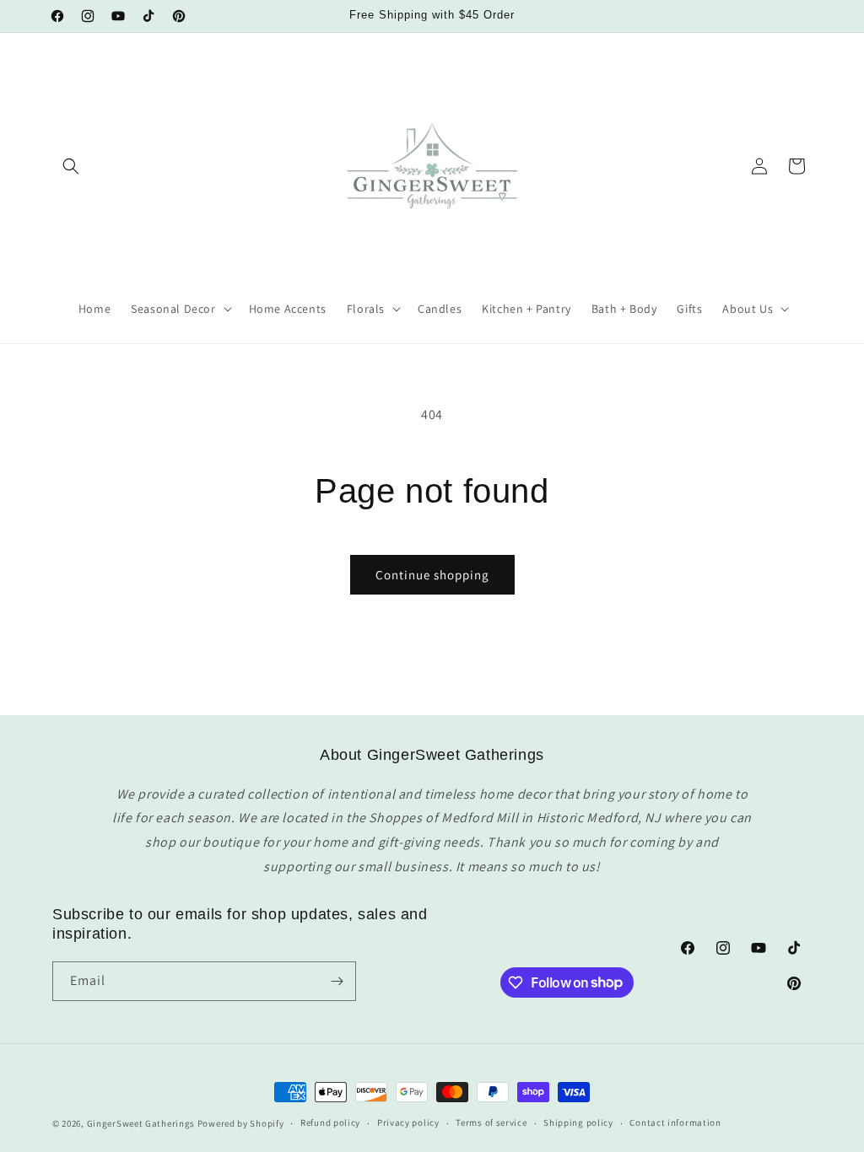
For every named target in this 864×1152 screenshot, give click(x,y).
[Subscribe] (336, 981)
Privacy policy (408, 1122)
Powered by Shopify (240, 1123)
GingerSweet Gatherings (141, 1123)
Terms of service (491, 1122)
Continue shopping (432, 575)
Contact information (675, 1122)
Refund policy (330, 1122)
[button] (70, 166)
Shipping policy (578, 1122)
